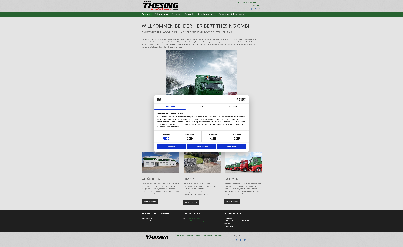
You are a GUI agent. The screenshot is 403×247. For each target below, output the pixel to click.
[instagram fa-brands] (255, 8)
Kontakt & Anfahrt (206, 14)
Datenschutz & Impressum (231, 14)
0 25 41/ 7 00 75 (244, 5)
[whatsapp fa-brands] (259, 8)
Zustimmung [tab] (170, 107)
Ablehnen (171, 147)
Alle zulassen (232, 147)
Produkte (176, 14)
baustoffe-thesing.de (199, 221)
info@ (189, 221)
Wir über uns (161, 14)
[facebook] (240, 239)
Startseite (146, 14)
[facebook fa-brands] (251, 8)
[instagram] (236, 239)
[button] (150, 201)
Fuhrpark (189, 14)
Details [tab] (201, 106)
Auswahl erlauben (201, 147)
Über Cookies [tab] (233, 106)
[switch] (190, 138)
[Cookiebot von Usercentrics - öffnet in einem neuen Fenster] (237, 99)
